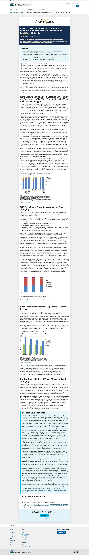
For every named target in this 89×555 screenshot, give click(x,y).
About (68, 3)
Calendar (64, 3)
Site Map (12, 544)
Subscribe (43, 515)
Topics (12, 9)
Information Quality (14, 540)
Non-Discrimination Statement (26, 535)
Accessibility (13, 532)
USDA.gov (24, 542)
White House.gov (25, 546)
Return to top (13, 525)
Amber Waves (40, 9)
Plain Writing (24, 537)
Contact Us (77, 3)
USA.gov (24, 544)
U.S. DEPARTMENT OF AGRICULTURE (22, 5)
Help (11, 538)
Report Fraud (25, 540)
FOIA (23, 532)
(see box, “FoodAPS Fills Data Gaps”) (38, 127)
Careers (72, 3)
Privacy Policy (46, 518)
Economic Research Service (23, 4)
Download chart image (25, 202)
